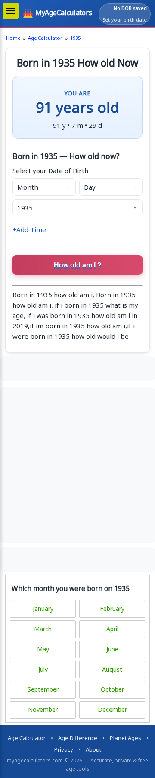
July (43, 669)
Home (13, 38)
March (43, 629)
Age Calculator (45, 38)
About (93, 749)
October (112, 689)
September (43, 689)
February (112, 608)
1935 (75, 38)
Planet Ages (125, 738)
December (112, 709)
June (112, 649)
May (43, 649)
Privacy (63, 749)
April (112, 629)
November (43, 709)
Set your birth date (124, 19)
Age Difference (77, 738)
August (112, 669)
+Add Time (29, 229)
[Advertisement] (77, 367)
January (43, 608)
